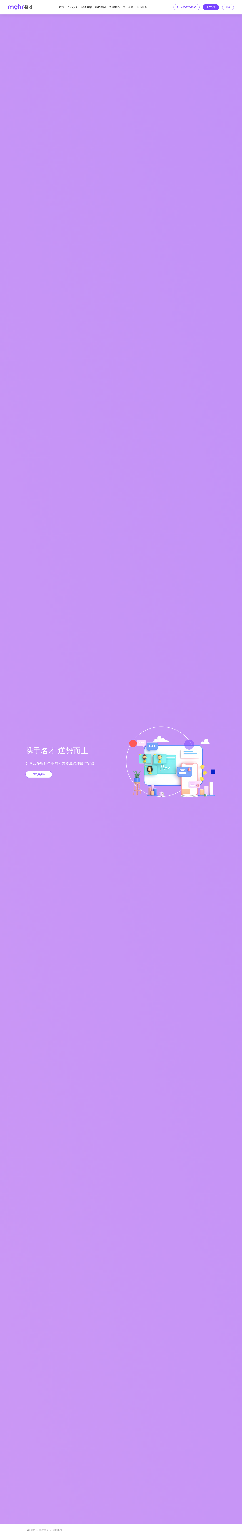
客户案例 (100, 7)
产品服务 (72, 7)
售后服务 (142, 7)
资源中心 (114, 7)
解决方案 (86, 7)
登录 (228, 7)
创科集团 (57, 1530)
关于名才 (128, 7)
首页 (61, 7)
